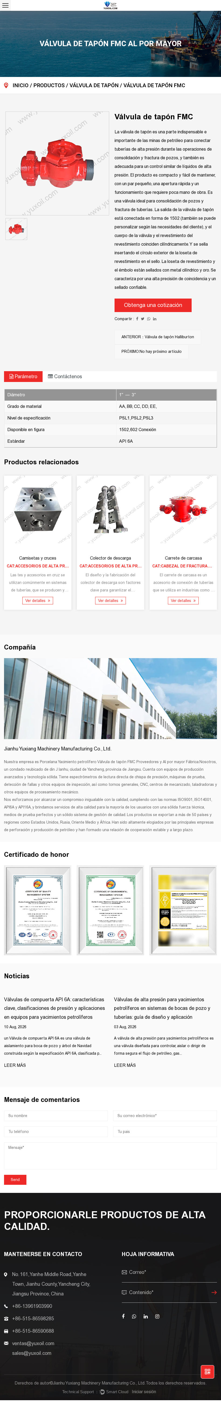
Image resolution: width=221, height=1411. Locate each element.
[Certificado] (183, 910)
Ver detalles (36, 600)
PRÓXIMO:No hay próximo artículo (152, 351)
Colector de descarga (110, 558)
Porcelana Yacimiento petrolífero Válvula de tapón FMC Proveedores (99, 762)
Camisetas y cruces (37, 558)
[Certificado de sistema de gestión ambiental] (110, 910)
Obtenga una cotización (153, 305)
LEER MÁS (15, 1065)
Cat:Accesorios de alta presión (42, 566)
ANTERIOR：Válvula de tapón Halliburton (158, 337)
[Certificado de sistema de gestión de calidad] (37, 910)
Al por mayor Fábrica (181, 762)
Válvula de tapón (94, 85)
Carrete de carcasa (183, 558)
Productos (49, 85)
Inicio (21, 85)
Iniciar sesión (144, 1391)
